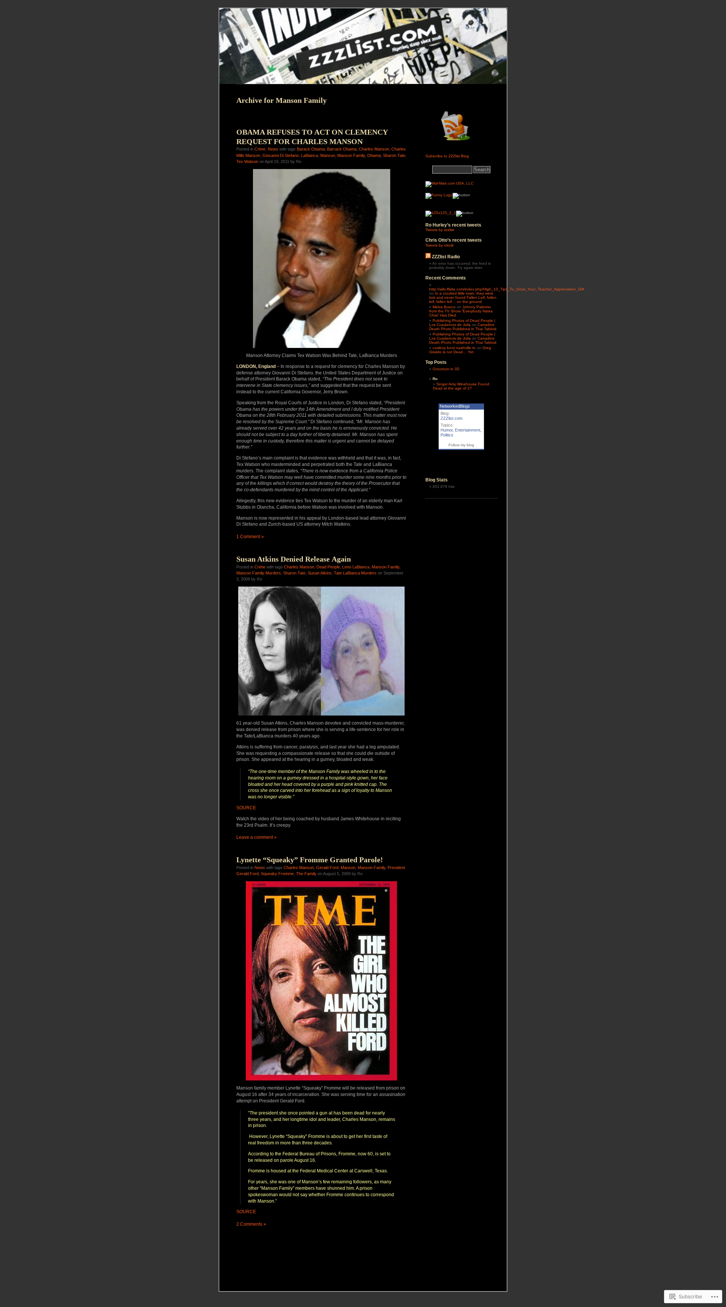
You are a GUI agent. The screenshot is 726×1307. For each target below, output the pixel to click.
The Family (306, 873)
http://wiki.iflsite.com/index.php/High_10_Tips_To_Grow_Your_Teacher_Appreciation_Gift (506, 289)
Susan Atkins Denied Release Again (293, 559)
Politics (447, 435)
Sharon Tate (394, 155)
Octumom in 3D (446, 369)
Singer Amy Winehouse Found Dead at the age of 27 (461, 386)
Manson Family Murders (258, 573)
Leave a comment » (256, 837)
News (273, 149)
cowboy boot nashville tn (454, 348)
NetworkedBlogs (455, 406)
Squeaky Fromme (277, 873)
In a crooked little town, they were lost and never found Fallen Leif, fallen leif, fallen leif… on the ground (462, 297)
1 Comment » (250, 536)
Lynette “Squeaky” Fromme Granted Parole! (309, 859)
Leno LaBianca (355, 567)
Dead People (328, 567)
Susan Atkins (320, 573)
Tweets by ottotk (439, 245)
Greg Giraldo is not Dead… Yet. (460, 350)
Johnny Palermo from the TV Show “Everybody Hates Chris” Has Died (461, 311)
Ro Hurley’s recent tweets (453, 225)
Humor (447, 430)
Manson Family (351, 155)
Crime (259, 149)
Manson (327, 155)
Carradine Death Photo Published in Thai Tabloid (462, 327)
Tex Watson (247, 161)
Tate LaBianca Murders (355, 573)
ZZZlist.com (451, 418)
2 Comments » (251, 1224)
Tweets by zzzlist (439, 230)
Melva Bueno (444, 307)
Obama (374, 155)
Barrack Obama (342, 149)
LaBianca (309, 155)
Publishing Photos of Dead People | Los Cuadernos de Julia (462, 322)
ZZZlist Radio (446, 256)
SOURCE (246, 807)
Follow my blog (461, 445)
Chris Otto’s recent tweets (453, 240)
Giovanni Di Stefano (280, 155)
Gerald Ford (327, 867)
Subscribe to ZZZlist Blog (447, 156)
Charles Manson (374, 149)
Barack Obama (311, 149)
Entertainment (467, 430)
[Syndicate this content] (428, 256)
